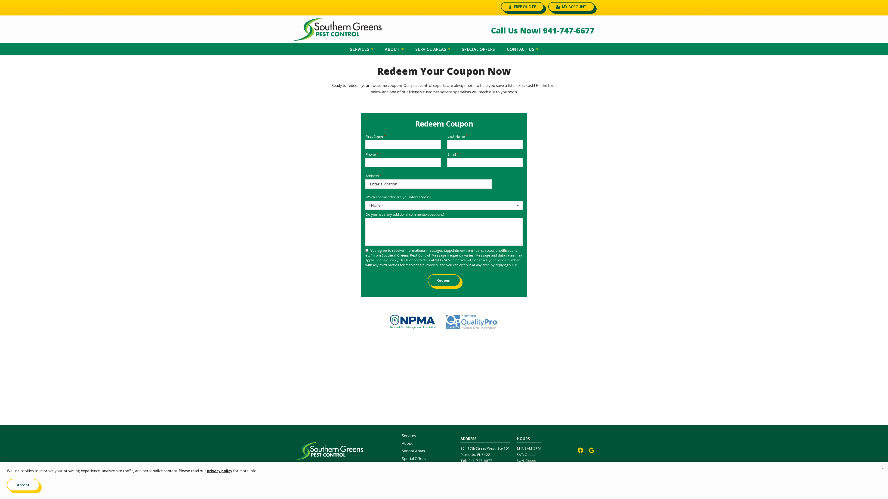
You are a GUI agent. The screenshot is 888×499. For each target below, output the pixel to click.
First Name (374, 136)
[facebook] (580, 450)
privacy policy (219, 470)
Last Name (456, 136)
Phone (371, 154)
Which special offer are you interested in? (398, 197)
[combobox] (444, 205)
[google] (591, 450)
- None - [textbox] (376, 205)
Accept (23, 484)
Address (372, 175)
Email (451, 154)
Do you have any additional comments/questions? (405, 214)
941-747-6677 (480, 460)
